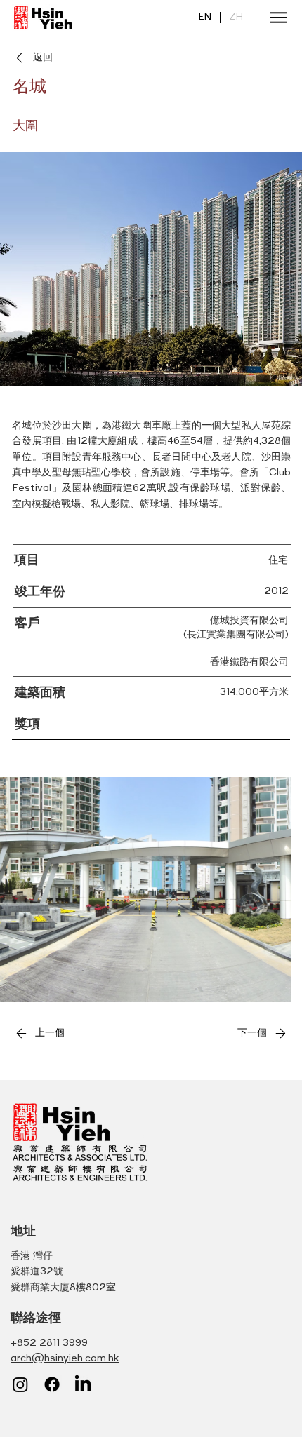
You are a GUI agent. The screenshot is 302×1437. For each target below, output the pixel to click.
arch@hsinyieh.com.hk (65, 1358)
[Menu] (273, 17)
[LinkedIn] (83, 1384)
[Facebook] (52, 1384)
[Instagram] (20, 1384)
